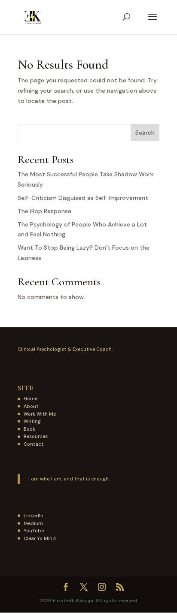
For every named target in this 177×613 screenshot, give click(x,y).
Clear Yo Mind (40, 538)
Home (30, 399)
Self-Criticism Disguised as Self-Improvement (83, 198)
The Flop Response (44, 211)
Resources (36, 436)
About (31, 406)
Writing (32, 421)
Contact (33, 444)
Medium (33, 523)
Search (145, 132)
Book (29, 429)
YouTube (34, 531)
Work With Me (40, 414)
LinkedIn (33, 516)
